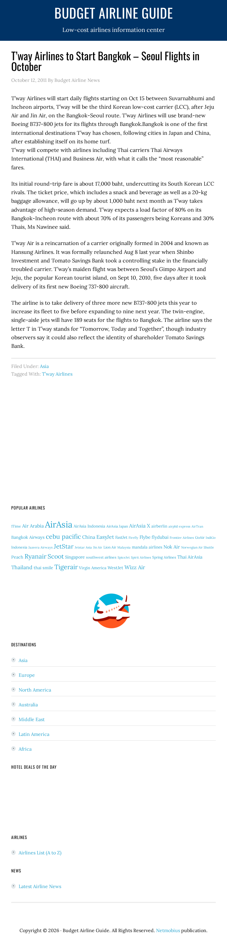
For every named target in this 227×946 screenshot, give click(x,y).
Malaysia (124, 547)
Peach (17, 557)
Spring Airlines (164, 557)
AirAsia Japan (117, 526)
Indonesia (19, 547)
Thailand (22, 567)
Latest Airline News (40, 886)
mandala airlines (147, 547)
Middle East (32, 719)
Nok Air (171, 547)
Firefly (133, 538)
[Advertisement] (113, 435)
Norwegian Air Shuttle (197, 547)
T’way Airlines (57, 374)
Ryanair (35, 556)
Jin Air (97, 547)
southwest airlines (101, 557)
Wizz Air (134, 567)
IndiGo (210, 538)
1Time (16, 526)
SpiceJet (124, 557)
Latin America (34, 734)
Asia (44, 366)
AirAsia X (139, 526)
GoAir (200, 537)
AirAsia (58, 524)
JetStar (64, 546)
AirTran (197, 526)
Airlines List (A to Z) (40, 853)
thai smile (43, 567)
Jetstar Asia (83, 547)
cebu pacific (63, 537)
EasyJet (105, 536)
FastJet (121, 537)
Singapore (75, 557)
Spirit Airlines (141, 557)
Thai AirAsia (189, 557)
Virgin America (92, 567)
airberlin (159, 526)
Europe (27, 675)
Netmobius (168, 930)
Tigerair (66, 567)
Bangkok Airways (28, 537)
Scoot (56, 556)
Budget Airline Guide (113, 12)
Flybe (145, 537)
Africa (25, 749)
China (88, 537)
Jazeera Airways (40, 547)
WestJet (115, 567)
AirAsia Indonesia (89, 526)
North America (35, 690)
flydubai (160, 537)
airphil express (179, 526)
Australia (28, 705)
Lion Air (109, 547)
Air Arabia (33, 526)
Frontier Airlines (182, 538)
